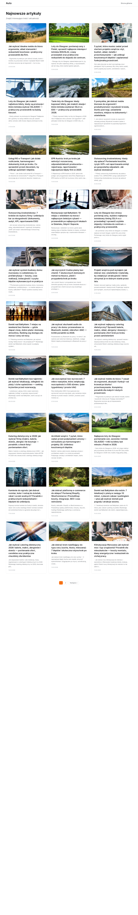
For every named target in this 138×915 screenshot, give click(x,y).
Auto (9, 3)
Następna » (73, 583)
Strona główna (126, 3)
